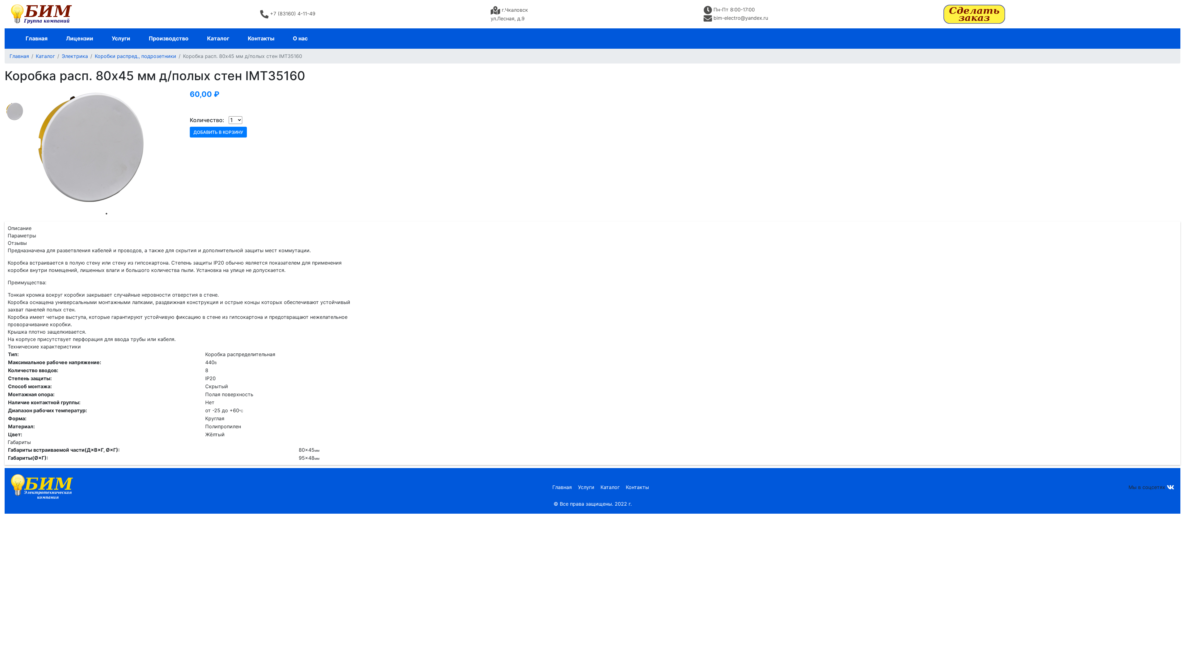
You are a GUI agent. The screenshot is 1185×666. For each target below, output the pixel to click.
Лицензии (79, 38)
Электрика (75, 56)
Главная (37, 38)
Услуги (121, 38)
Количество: (207, 120)
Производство (169, 38)
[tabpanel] (106, 147)
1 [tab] (106, 214)
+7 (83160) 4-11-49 (292, 13)
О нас (300, 38)
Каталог (218, 38)
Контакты (261, 38)
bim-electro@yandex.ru (740, 18)
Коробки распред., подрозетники (135, 56)
